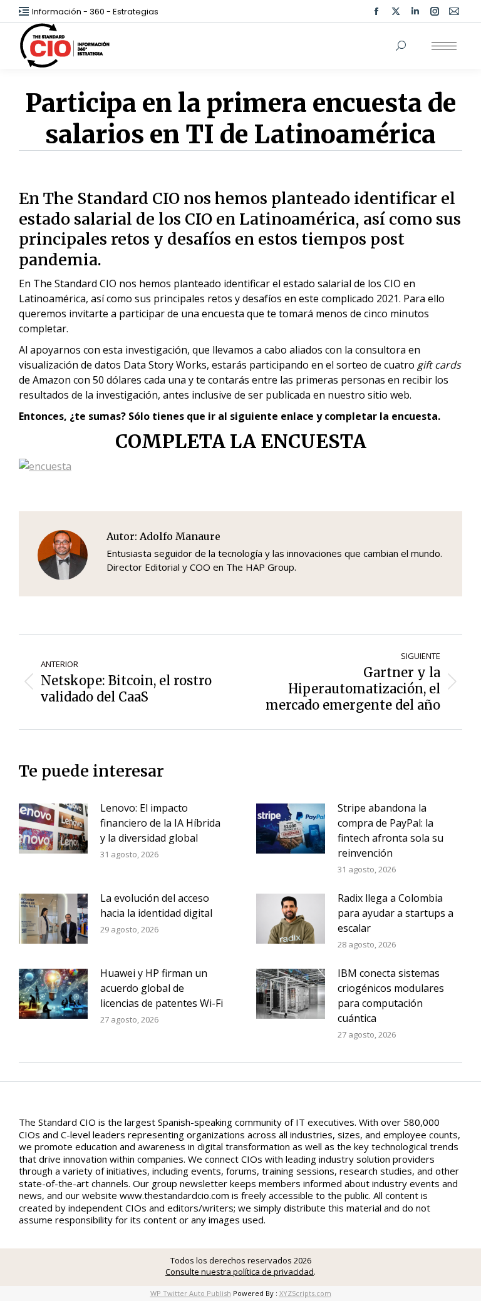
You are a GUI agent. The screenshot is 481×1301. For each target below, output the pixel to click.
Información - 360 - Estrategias (95, 12)
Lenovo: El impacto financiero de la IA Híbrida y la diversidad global (160, 823)
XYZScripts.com (305, 1293)
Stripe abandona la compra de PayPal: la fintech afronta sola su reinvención (390, 830)
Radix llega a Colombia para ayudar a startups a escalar (395, 913)
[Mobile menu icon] (444, 46)
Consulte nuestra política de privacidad (239, 1271)
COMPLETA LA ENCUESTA (240, 441)
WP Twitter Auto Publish (190, 1293)
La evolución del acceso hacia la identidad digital (156, 905)
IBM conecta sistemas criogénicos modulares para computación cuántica (391, 995)
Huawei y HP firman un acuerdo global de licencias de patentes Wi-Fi (161, 988)
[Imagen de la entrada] (53, 829)
